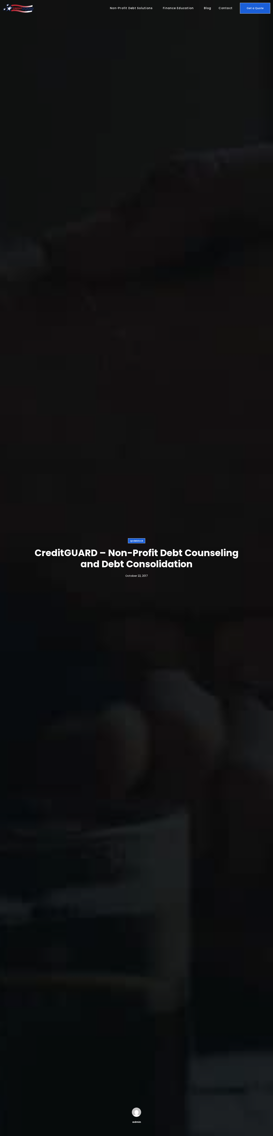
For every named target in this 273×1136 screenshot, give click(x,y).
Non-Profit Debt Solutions (131, 8)
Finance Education (178, 8)
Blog (207, 8)
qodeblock (136, 541)
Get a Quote (255, 8)
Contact (226, 8)
